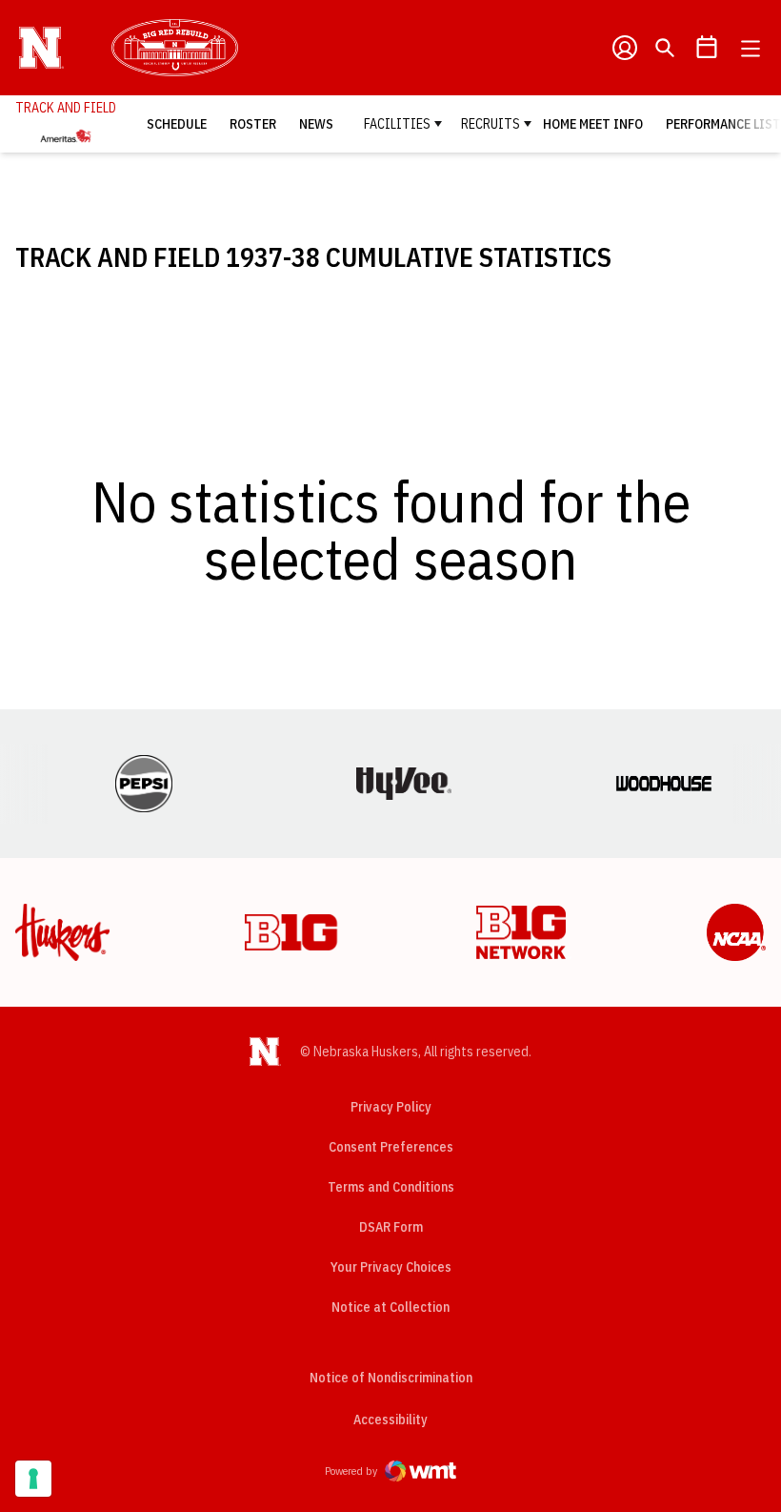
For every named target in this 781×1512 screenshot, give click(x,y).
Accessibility (390, 1419)
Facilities (397, 124)
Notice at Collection (390, 1307)
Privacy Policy (390, 1106)
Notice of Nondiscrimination (391, 1377)
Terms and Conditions (391, 1186)
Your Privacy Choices (390, 1267)
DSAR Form (391, 1227)
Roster (253, 124)
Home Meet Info (593, 124)
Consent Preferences (391, 1146)
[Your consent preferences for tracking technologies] (33, 1479)
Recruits (490, 124)
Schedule (177, 124)
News (316, 124)
